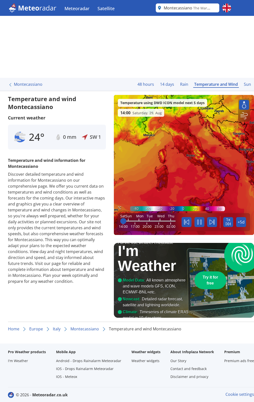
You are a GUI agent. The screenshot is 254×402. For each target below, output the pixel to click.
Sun (247, 84)
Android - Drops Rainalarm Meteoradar (88, 360)
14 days (167, 84)
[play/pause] (199, 222)
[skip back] (186, 222)
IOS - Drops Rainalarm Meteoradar (85, 368)
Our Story (178, 360)
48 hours (145, 84)
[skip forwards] (212, 222)
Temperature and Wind (216, 84)
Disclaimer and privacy (189, 376)
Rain (184, 84)
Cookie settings (239, 394)
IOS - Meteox (66, 376)
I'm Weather (18, 360)
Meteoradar (77, 8)
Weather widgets (145, 360)
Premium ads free (239, 360)
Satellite (106, 8)
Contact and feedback (188, 368)
